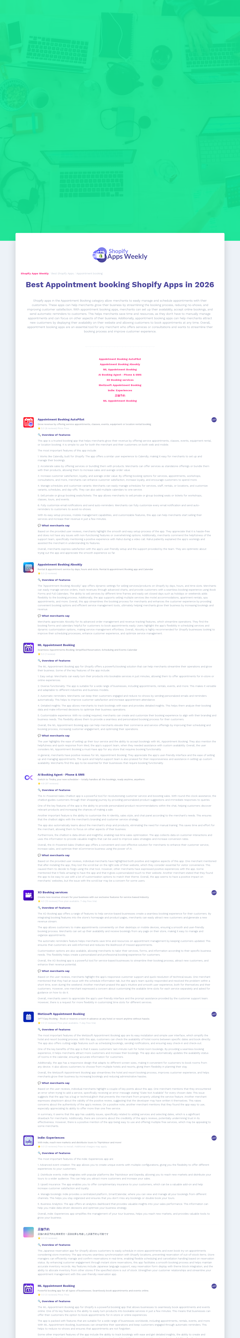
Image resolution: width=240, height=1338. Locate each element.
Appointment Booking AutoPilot (120, 359)
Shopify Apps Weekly (35, 273)
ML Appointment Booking (120, 369)
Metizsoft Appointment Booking (120, 385)
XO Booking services (120, 379)
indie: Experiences (120, 390)
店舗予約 (120, 395)
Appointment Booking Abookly (120, 364)
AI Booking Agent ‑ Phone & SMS (120, 374)
